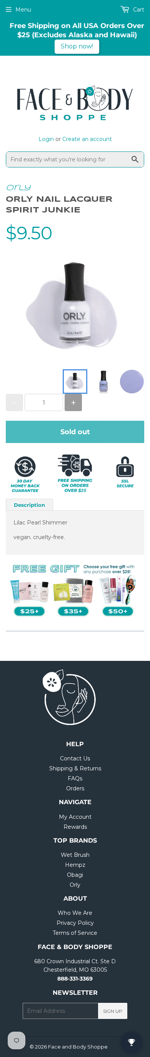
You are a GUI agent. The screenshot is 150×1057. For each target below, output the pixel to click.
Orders (75, 788)
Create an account (87, 139)
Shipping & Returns (75, 768)
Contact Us (75, 758)
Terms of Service (75, 932)
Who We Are (75, 912)
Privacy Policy (75, 922)
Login (46, 139)
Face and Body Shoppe (78, 1047)
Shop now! (77, 46)
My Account (75, 816)
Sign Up (112, 1011)
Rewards (75, 826)
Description (29, 505)
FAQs (75, 778)
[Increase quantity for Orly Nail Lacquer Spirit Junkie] (73, 402)
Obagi (75, 874)
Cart (138, 9)
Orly (18, 188)
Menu (23, 9)
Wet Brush (75, 854)
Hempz (75, 864)
